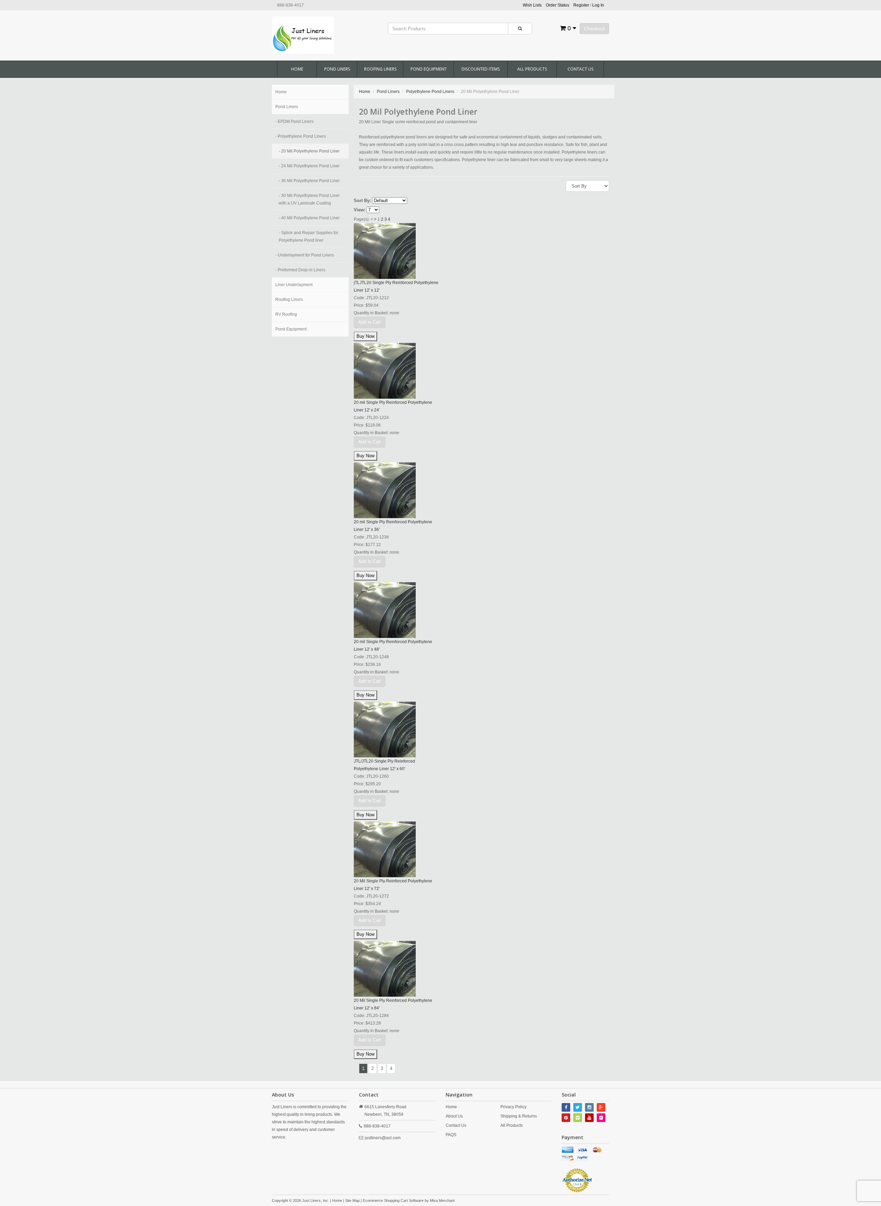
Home (297, 69)
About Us (454, 1116)
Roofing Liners (380, 69)
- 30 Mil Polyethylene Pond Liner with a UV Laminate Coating (309, 199)
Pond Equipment (429, 69)
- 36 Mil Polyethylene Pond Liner (309, 180)
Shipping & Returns (518, 1116)
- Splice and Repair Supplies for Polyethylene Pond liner (308, 236)
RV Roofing (286, 314)
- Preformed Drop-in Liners (300, 270)
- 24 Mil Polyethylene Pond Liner (309, 166)
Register (581, 5)
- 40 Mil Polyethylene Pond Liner (309, 218)
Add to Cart (369, 322)
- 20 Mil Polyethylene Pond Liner (309, 151)
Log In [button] (598, 5)
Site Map (352, 1200)
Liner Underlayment (293, 284)
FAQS (451, 1134)
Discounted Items (480, 69)
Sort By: (362, 200)
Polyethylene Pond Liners (430, 91)
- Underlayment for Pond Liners (304, 255)
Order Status (557, 5)
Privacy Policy (513, 1106)
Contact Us (580, 69)
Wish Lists (532, 5)
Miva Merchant (442, 1200)
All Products (532, 69)
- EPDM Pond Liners (294, 121)
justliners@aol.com (383, 1137)
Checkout (594, 28)
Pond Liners (337, 69)
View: (359, 209)
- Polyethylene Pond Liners (300, 136)
